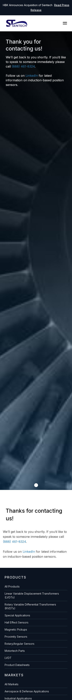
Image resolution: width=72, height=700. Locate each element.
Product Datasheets (17, 665)
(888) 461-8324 (23, 66)
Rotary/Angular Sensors (19, 643)
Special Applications (17, 615)
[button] (36, 485)
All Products (12, 586)
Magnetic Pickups (16, 629)
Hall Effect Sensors (16, 622)
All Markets (11, 684)
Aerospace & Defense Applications (27, 691)
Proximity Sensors (16, 636)
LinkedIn (32, 75)
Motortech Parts (15, 650)
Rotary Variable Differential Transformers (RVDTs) (30, 606)
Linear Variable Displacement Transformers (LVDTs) (32, 595)
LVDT (8, 657)
